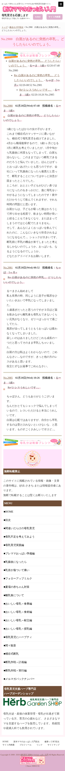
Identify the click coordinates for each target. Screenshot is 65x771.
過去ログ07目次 (16, 27)
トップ (5, 27)
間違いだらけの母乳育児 (20, 528)
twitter (38, 17)
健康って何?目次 (51, 741)
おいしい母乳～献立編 (18, 620)
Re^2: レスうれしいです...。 (35, 89)
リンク (39, 745)
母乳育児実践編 (14, 545)
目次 (8, 520)
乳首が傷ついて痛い (17, 570)
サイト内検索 (54, 17)
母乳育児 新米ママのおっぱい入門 (34, 755)
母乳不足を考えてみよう (20, 536)
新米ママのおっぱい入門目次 (27, 741)
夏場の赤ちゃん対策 (17, 586)
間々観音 (10, 645)
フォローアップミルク (18, 578)
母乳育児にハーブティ (18, 637)
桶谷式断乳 (12, 653)
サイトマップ (54, 745)
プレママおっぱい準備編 (20, 553)
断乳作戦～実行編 (16, 670)
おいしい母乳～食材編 (18, 611)
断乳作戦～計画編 (16, 662)
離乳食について (14, 595)
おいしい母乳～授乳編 (18, 628)
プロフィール (26, 745)
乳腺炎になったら (16, 561)
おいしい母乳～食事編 (18, 603)
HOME (9, 511)
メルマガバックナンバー (20, 678)
